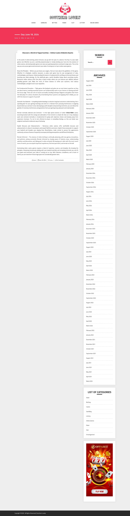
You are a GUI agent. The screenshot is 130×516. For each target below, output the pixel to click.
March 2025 (89, 159)
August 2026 (89, 81)
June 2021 (89, 367)
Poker (64, 23)
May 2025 (89, 150)
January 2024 (90, 224)
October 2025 (90, 127)
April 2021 (89, 377)
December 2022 (90, 284)
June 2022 (89, 312)
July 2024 (88, 196)
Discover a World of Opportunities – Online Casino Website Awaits (47, 52)
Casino (33, 23)
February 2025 (90, 164)
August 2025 (89, 136)
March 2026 (89, 104)
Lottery (82, 23)
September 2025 (91, 132)
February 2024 (90, 219)
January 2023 (90, 280)
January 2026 (90, 113)
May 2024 (89, 206)
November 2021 (90, 344)
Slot (72, 23)
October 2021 (90, 349)
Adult (87, 398)
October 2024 (90, 182)
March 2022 (89, 326)
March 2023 (89, 270)
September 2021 (91, 353)
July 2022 (88, 307)
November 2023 (90, 233)
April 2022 (89, 321)
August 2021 (89, 358)
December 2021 (90, 340)
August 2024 (89, 192)
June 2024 (89, 201)
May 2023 (89, 261)
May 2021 (89, 372)
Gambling (44, 23)
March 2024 (89, 215)
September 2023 (91, 243)
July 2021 (88, 363)
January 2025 (90, 169)
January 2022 (90, 335)
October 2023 (90, 238)
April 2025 (89, 155)
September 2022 (91, 298)
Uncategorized (90, 435)
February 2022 (90, 330)
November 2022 (90, 289)
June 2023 (89, 256)
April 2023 (89, 266)
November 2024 (90, 178)
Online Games (94, 23)
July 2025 (88, 141)
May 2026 (89, 95)
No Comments (60, 160)
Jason (34, 160)
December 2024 (90, 173)
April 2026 (89, 99)
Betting (54, 23)
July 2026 (88, 85)
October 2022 (90, 293)
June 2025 (89, 146)
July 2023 (88, 252)
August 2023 (89, 247)
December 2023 (90, 229)
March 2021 (89, 381)
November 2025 (90, 122)
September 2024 (91, 187)
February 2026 (90, 109)
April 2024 (89, 210)
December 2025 (90, 118)
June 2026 (89, 90)
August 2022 (89, 303)
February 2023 (90, 275)
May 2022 (89, 316)
